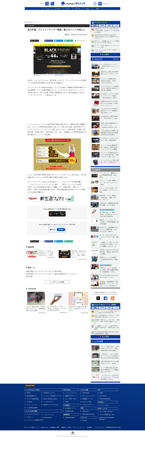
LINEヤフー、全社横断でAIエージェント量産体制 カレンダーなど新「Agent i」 (109, 229)
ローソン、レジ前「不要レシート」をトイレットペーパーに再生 (109, 182)
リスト (41, 40)
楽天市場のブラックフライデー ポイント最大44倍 (43, 271)
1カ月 (116, 25)
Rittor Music (67, 390)
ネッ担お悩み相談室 (32, 407)
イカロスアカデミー (87, 404)
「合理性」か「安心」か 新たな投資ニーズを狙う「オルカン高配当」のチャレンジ (109, 244)
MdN (82, 408)
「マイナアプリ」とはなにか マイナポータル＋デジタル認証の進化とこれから (110, 377)
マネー (87, 8)
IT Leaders (29, 401)
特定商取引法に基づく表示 (113, 427)
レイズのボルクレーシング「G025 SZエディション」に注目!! (110, 66)
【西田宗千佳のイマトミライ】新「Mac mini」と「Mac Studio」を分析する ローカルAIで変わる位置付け (106, 30)
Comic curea (103, 396)
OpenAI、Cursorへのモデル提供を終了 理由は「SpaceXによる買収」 (109, 252)
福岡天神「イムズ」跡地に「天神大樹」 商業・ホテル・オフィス (108, 197)
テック (48, 8)
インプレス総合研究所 (32, 399)
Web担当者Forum (31, 396)
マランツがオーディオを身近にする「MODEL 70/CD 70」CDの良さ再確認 (110, 88)
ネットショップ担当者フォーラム (52, 396)
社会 (97, 8)
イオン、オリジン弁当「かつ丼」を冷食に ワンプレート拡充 (109, 190)
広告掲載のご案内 (54, 427)
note (70, 40)
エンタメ (77, 8)
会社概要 (89, 427)
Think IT (29, 393)
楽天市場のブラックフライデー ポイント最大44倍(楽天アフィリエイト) (53, 75)
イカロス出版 (84, 390)
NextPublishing (47, 417)
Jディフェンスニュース (88, 396)
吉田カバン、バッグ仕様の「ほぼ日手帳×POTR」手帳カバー (109, 259)
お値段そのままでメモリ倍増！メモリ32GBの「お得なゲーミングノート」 (109, 103)
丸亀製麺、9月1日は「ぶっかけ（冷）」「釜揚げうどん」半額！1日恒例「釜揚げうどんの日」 (106, 321)
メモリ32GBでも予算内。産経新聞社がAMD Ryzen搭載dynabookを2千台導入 (109, 133)
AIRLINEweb (85, 393)
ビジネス (57, 8)
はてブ (60, 40)
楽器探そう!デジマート (71, 396)
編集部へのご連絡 (66, 427)
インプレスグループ (99, 427)
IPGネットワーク (102, 408)
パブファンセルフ (104, 405)
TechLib (84, 420)
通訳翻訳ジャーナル (87, 399)
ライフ (67, 8)
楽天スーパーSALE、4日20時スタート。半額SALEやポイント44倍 (46, 253)
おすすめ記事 (99, 341)
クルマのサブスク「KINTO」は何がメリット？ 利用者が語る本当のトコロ (110, 111)
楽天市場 (29, 276)
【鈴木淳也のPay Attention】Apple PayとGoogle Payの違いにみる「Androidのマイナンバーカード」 (106, 36)
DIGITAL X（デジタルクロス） (51, 404)
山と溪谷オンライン (70, 408)
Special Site (98, 59)
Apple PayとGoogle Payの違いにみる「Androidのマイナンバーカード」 (77, 308)
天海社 (101, 393)
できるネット (30, 417)
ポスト (35, 40)
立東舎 (67, 401)
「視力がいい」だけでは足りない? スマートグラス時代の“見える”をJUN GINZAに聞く (110, 356)
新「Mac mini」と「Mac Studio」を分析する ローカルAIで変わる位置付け (108, 214)
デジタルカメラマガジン (33, 414)
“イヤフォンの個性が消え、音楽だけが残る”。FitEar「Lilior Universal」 (109, 81)
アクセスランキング (101, 22)
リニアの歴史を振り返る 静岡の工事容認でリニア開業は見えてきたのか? (110, 369)
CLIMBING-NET (69, 411)
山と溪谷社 (67, 405)
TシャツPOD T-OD (70, 399)
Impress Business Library (50, 399)
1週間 (108, 25)
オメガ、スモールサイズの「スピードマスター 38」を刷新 (109, 237)
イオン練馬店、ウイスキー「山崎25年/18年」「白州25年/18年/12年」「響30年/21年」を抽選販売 (106, 327)
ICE (99, 390)
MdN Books (85, 411)
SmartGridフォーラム (49, 393)
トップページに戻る (57, 282)
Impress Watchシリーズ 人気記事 (105, 304)
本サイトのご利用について (31, 427)
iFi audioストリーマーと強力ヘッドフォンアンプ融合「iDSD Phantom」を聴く (109, 96)
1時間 (94, 25)
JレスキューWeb (86, 401)
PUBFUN (100, 402)
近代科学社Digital (69, 417)
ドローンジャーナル (32, 404)
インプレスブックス (48, 414)
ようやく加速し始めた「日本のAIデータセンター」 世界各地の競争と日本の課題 (110, 348)
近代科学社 (67, 414)
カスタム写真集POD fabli (107, 414)
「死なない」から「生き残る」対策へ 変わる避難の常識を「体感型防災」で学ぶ (109, 270)
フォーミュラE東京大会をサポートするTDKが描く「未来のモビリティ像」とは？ (110, 154)
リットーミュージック (71, 393)
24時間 (102, 25)
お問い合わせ (44, 427)
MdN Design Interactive (88, 414)
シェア (50, 40)
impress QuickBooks (105, 399)
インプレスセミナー (48, 401)
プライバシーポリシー (79, 427)
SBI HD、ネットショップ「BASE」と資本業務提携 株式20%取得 (109, 222)
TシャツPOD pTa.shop (106, 411)
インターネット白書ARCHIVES (35, 420)
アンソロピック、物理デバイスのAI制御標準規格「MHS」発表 (109, 175)
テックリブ (84, 417)
